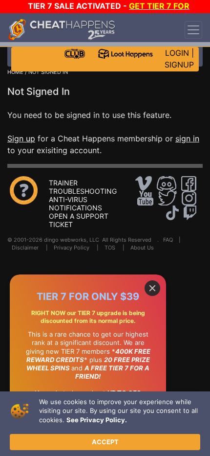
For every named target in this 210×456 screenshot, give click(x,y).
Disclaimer (25, 247)
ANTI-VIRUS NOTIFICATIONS (75, 203)
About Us (142, 247)
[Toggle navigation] (193, 30)
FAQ (168, 239)
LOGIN (177, 53)
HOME (15, 71)
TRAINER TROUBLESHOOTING (83, 187)
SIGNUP (179, 64)
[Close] (152, 288)
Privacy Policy (71, 247)
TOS (110, 247)
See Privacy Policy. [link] (96, 420)
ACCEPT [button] (105, 442)
